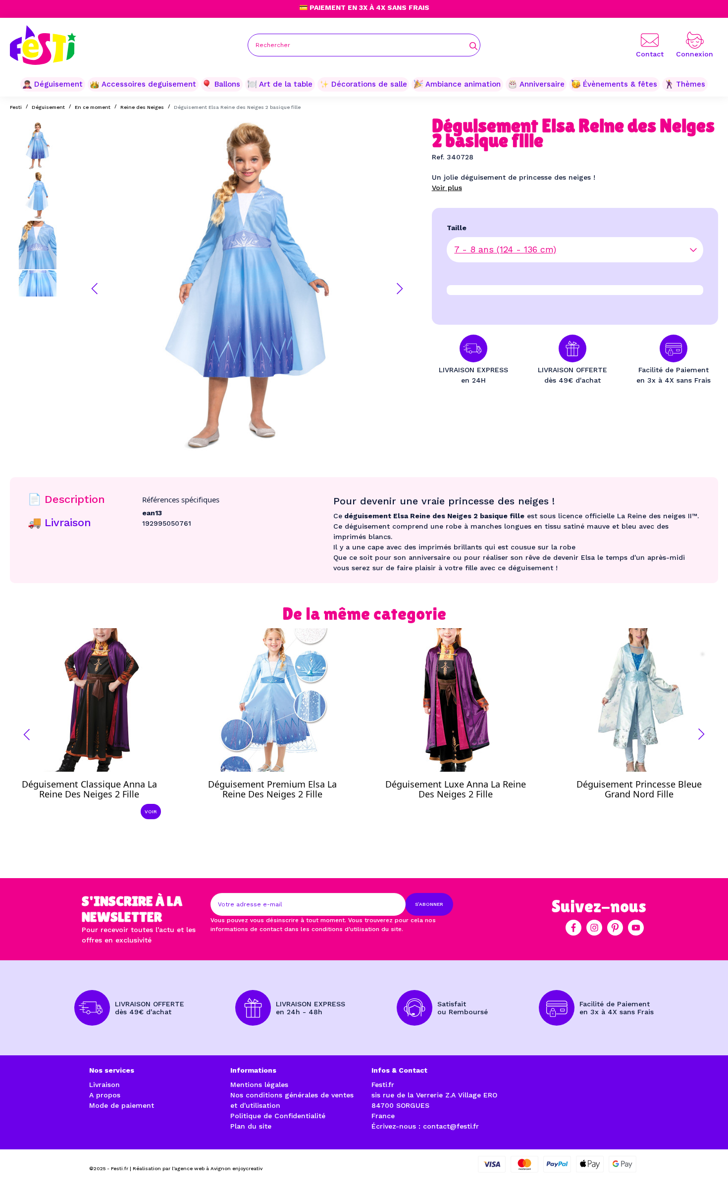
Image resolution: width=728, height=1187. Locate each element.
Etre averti (281, 787)
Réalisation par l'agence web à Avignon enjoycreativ (197, 1168)
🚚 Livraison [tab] (59, 522)
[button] (94, 288)
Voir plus (447, 188)
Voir (151, 811)
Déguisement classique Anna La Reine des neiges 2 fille (89, 789)
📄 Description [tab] (66, 499)
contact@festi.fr (451, 1126)
